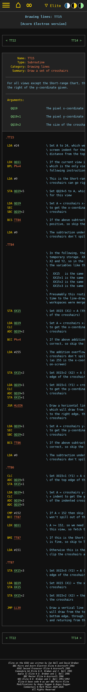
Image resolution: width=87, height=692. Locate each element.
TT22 (12, 40)
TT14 (74, 40)
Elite (53, 6)
